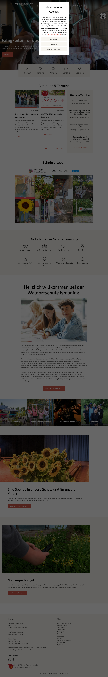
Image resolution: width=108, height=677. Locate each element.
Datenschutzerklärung (53, 34)
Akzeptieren (54, 39)
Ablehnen (54, 44)
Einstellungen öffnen (54, 49)
